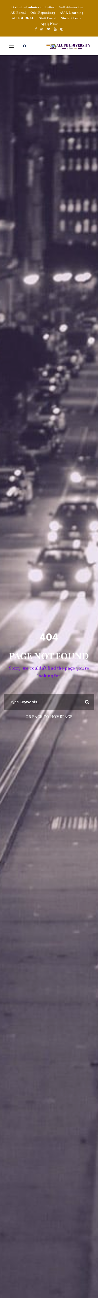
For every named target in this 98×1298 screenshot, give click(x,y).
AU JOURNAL (23, 18)
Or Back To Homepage (49, 717)
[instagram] (61, 29)
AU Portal (18, 13)
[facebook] (36, 29)
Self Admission (71, 7)
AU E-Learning (71, 13)
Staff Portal (47, 18)
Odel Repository (42, 13)
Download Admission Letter (33, 7)
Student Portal (71, 18)
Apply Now (49, 24)
